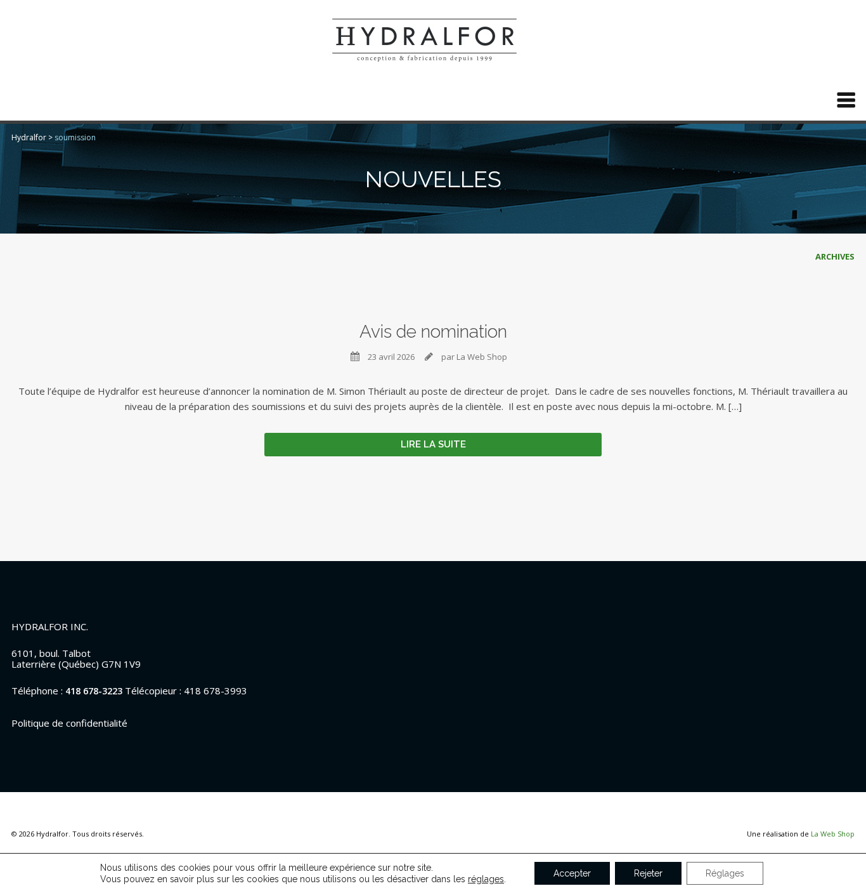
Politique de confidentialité (69, 719)
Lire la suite (433, 441)
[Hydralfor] (433, 39)
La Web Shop (833, 830)
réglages (486, 879)
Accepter (572, 873)
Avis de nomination (433, 331)
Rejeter (648, 873)
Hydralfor (28, 137)
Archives (835, 256)
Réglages (725, 873)
